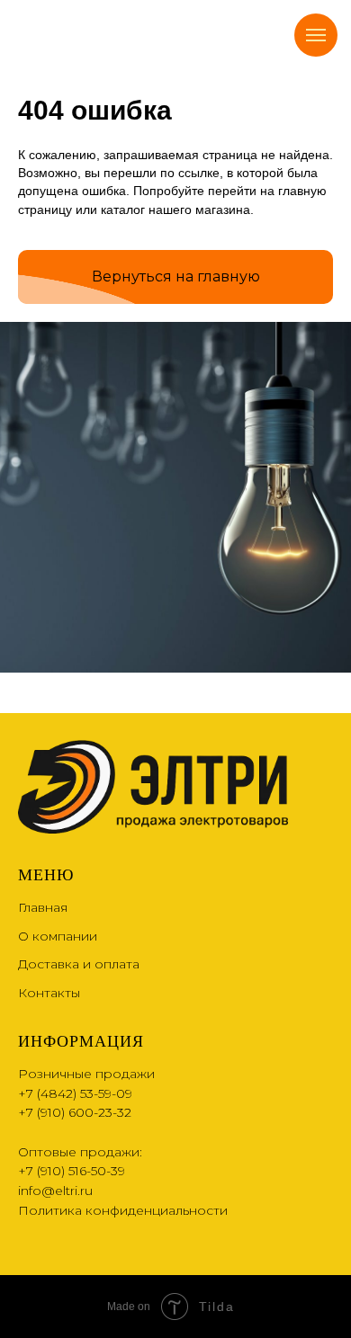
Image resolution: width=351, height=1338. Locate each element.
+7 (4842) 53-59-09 (75, 1093)
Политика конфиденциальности (123, 1210)
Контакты (49, 993)
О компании (57, 936)
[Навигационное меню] (316, 35)
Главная (43, 907)
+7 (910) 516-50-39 (71, 1171)
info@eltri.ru (55, 1190)
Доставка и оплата (79, 964)
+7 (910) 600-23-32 (74, 1112)
